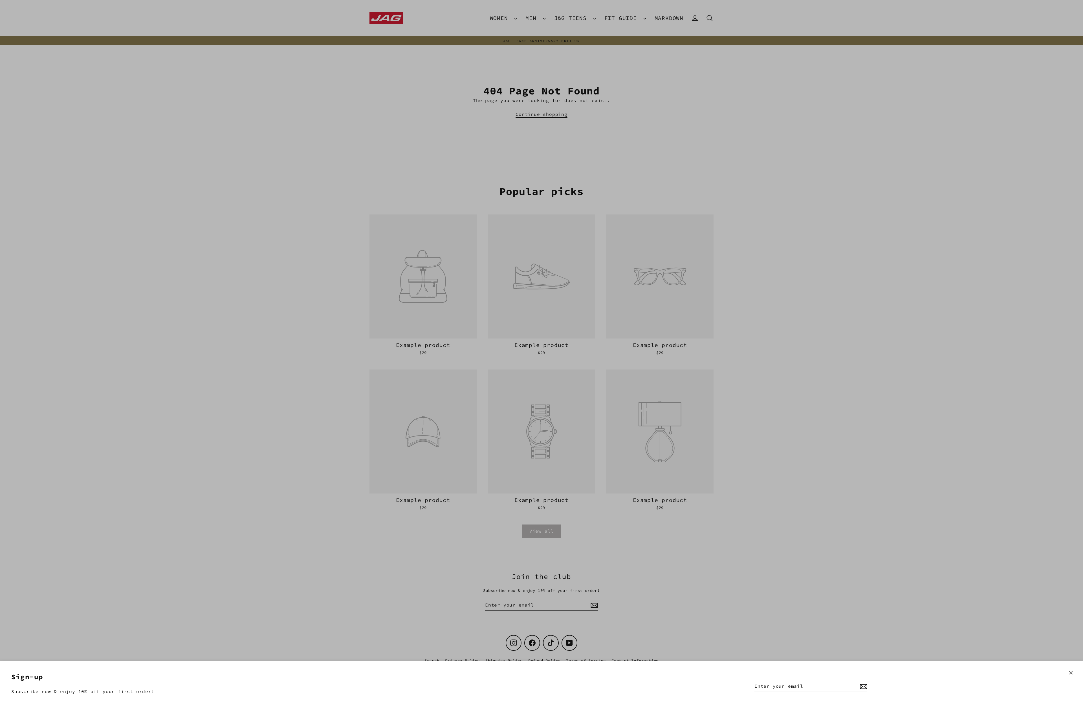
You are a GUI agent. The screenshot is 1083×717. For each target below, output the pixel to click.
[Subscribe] (862, 686)
